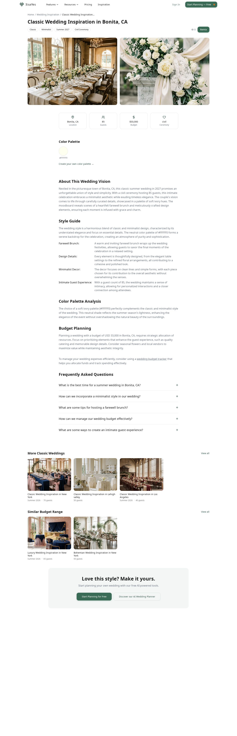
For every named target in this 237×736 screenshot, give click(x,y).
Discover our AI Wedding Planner (137, 596)
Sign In (176, 4)
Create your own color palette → (76, 163)
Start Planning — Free (199, 4)
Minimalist (46, 29)
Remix (203, 29)
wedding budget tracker (152, 359)
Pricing (88, 4)
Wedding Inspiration (48, 14)
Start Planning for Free (94, 596)
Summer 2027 (62, 29)
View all (205, 453)
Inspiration (104, 4)
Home (31, 14)
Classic (33, 29)
